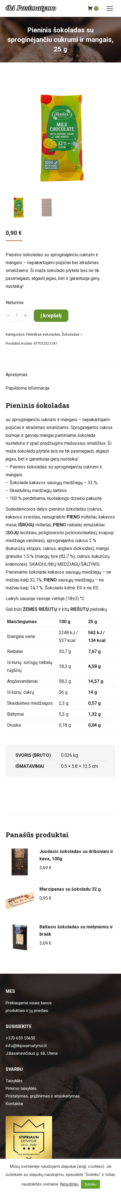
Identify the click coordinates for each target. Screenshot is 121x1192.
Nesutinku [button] (69, 1184)
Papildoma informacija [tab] (27, 388)
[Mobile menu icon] (109, 8)
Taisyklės (14, 1080)
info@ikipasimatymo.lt (26, 1045)
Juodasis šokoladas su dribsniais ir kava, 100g (76, 855)
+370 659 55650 (20, 1038)
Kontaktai (14, 1103)
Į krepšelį (51, 315)
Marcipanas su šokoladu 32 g (70, 889)
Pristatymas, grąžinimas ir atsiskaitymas (43, 1096)
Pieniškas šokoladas (43, 334)
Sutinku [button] (90, 1184)
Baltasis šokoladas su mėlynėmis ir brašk (76, 930)
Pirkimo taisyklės (21, 1088)
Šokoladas (70, 334)
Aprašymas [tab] (17, 374)
